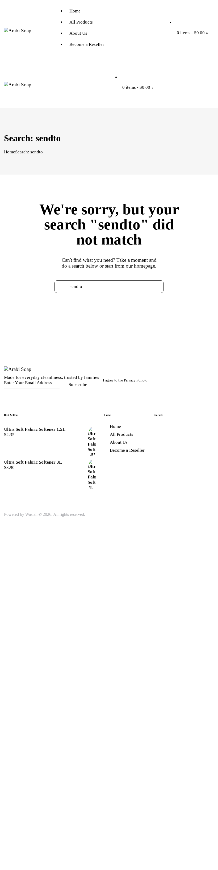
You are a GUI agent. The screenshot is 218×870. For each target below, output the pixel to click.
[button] (116, 97)
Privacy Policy (135, 380)
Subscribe (78, 384)
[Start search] (109, 296)
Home (9, 151)
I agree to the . (125, 380)
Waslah (31, 514)
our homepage (140, 266)
